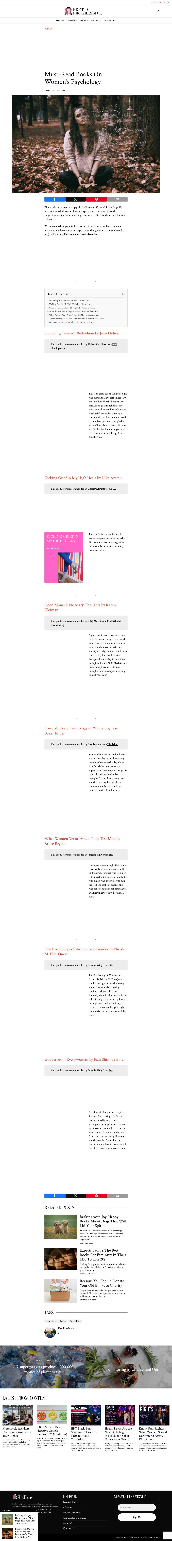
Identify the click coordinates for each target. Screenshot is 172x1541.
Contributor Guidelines (74, 1517)
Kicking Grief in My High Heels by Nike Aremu (69, 304)
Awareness (51, 1321)
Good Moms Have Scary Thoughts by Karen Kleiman (72, 307)
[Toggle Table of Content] (122, 294)
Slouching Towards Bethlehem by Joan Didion (69, 300)
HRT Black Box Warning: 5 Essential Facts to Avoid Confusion (84, 1434)
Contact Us (68, 1528)
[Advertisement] (86, 50)
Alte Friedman (66, 1328)
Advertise (67, 1507)
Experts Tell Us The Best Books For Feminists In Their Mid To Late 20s (103, 1254)
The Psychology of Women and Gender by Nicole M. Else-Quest (76, 318)
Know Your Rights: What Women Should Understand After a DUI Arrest (153, 1434)
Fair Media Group (153, 1537)
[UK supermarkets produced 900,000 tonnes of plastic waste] (43, 1367)
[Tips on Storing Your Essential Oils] (129, 1367)
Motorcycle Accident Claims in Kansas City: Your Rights (17, 1432)
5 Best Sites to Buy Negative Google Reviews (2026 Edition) (52, 1430)
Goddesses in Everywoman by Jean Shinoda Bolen (70, 322)
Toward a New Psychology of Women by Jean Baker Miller (74, 311)
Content (49, 29)
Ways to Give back (71, 1512)
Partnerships (69, 1502)
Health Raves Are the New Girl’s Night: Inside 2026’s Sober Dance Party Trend (118, 1434)
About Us (67, 1522)
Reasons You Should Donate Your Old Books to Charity (102, 1283)
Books (63, 1321)
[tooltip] (153, 2)
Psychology (75, 1321)
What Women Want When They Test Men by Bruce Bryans (74, 315)
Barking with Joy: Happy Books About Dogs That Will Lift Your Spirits (103, 1221)
